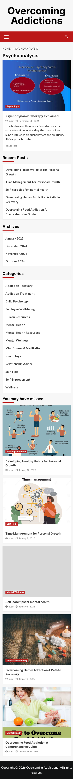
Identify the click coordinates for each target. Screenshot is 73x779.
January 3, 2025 (27, 679)
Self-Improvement (17, 379)
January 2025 (14, 238)
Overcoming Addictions (36, 15)
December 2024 (16, 246)
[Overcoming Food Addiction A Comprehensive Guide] (37, 712)
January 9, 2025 (27, 538)
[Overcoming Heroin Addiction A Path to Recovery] (37, 639)
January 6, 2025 (27, 606)
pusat (11, 121)
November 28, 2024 (29, 121)
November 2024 (16, 253)
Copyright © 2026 (13, 767)
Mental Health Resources (22, 332)
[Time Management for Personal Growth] (37, 503)
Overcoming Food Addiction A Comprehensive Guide (26, 212)
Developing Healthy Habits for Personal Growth (32, 172)
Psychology (13, 106)
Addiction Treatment (20, 293)
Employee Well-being (20, 309)
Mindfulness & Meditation (23, 348)
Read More (11, 145)
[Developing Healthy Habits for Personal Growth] (37, 430)
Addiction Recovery (19, 285)
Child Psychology (17, 301)
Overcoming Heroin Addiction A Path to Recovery (32, 199)
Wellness (11, 387)
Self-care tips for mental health (26, 189)
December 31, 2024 (29, 751)
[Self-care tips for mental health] (37, 571)
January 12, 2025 (27, 470)
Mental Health (15, 324)
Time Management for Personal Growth (32, 182)
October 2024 (15, 261)
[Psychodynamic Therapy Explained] (37, 85)
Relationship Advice (19, 364)
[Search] (66, 36)
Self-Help (11, 371)
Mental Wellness (17, 340)
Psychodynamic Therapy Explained (32, 116)
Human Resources (17, 317)
